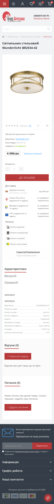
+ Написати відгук (18, 356)
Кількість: (10, 164)
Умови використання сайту (27, 451)
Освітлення (13, 36)
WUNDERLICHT (22, 139)
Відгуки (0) (10, 275)
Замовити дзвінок (42, 18)
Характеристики (15, 269)
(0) (30, 125)
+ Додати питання (18, 407)
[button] (22, 3)
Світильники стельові (30, 36)
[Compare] (47, 125)
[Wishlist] (38, 125)
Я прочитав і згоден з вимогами (26, 452)
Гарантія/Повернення (28, 252)
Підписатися (42, 445)
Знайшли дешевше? (33, 153)
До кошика (27, 177)
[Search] (48, 29)
